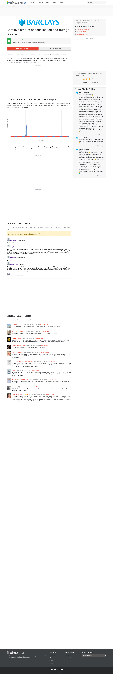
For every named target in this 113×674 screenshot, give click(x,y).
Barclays (22, 6)
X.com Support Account (83, 29)
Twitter (67, 655)
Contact (61, 2)
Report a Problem (23, 48)
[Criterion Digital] (56, 669)
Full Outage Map (56, 48)
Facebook (68, 658)
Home (32, 2)
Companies (40, 2)
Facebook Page (81, 31)
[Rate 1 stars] (84, 79)
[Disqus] (39, 257)
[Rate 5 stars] (95, 79)
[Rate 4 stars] (92, 79)
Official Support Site (82, 34)
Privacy (54, 2)
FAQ (47, 2)
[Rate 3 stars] (89, 79)
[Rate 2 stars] (86, 79)
